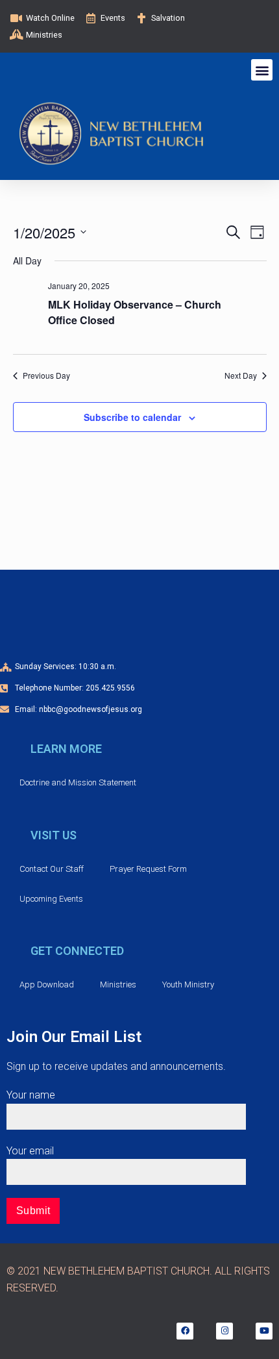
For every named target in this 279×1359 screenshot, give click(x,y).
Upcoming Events (51, 899)
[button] (262, 70)
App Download (46, 984)
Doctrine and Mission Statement (77, 782)
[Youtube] (264, 1331)
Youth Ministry (188, 984)
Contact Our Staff (51, 869)
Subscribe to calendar (132, 417)
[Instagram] (224, 1331)
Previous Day (46, 375)
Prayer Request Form (148, 869)
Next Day (240, 375)
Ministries (118, 984)
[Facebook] (184, 1331)
